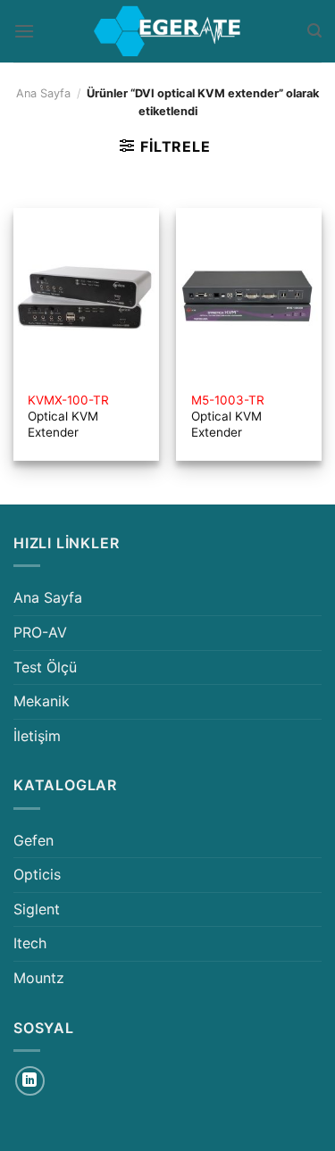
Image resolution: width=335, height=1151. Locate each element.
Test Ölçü (45, 667)
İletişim (37, 736)
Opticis (37, 874)
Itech (29, 943)
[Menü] (24, 31)
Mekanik (41, 701)
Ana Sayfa (43, 93)
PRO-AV (40, 632)
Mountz (38, 978)
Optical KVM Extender (68, 415)
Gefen (33, 840)
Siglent (36, 909)
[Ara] (314, 30)
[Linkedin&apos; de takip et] (30, 1081)
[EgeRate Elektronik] (168, 31)
